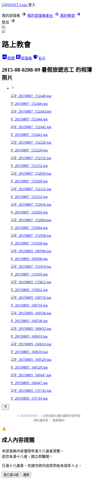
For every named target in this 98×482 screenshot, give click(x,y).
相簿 (11, 58)
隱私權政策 (41, 420)
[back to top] (5, 407)
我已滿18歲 (11, 475)
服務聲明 (58, 420)
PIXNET (33, 415)
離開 (26, 475)
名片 (42, 58)
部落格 (27, 58)
